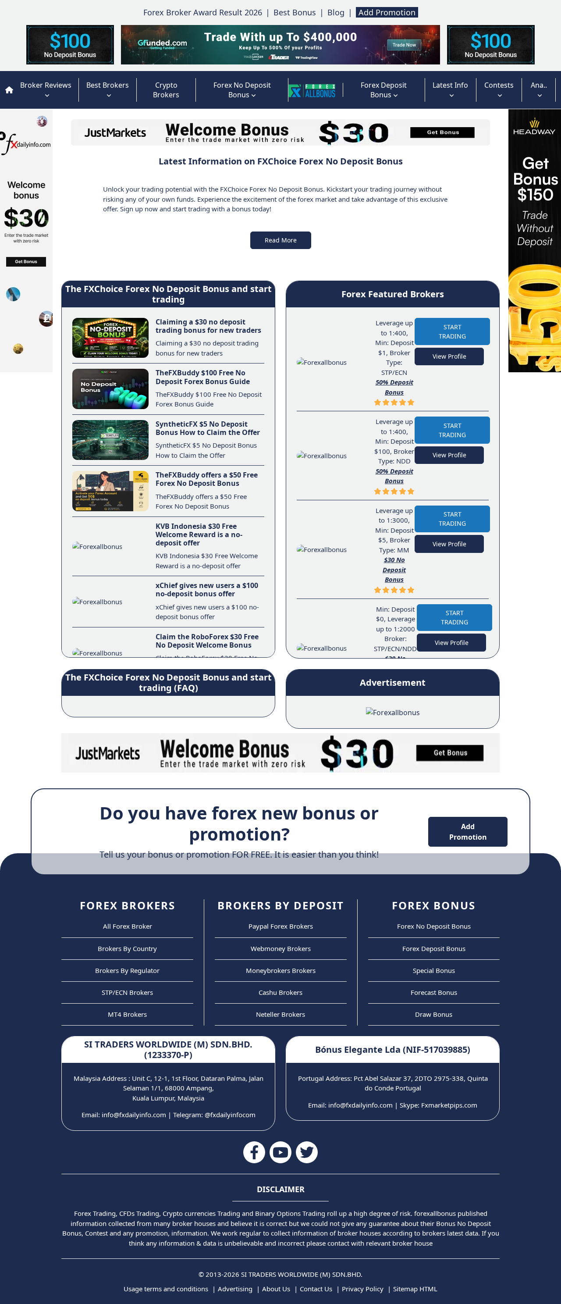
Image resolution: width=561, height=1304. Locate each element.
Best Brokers (107, 85)
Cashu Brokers (280, 992)
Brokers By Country (127, 948)
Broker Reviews (45, 85)
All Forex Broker (127, 926)
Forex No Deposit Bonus (242, 90)
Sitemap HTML (415, 1288)
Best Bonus (294, 12)
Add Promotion (387, 12)
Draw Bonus (433, 1014)
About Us (276, 1288)
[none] (335, 90)
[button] (280, 240)
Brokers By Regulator (127, 970)
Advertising (235, 1288)
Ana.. (539, 85)
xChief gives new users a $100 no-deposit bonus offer (207, 590)
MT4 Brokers (127, 1014)
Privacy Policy (362, 1288)
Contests (499, 85)
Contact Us (316, 1288)
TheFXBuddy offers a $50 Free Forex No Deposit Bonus (207, 479)
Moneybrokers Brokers (281, 970)
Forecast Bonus (434, 992)
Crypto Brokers (166, 90)
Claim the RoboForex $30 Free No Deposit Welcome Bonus (207, 641)
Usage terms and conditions (166, 1288)
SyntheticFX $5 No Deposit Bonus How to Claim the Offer (208, 428)
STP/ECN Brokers (127, 992)
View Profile (449, 356)
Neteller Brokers (280, 1014)
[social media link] (254, 1152)
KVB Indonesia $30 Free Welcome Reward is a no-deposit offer (199, 534)
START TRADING (452, 331)
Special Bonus (434, 970)
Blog (335, 12)
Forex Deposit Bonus (384, 90)
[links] (9, 90)
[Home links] (311, 90)
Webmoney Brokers (281, 948)
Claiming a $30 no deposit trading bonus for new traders (208, 326)
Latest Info (450, 85)
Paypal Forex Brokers (281, 926)
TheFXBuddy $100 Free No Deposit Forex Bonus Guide (203, 377)
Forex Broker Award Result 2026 (202, 12)
